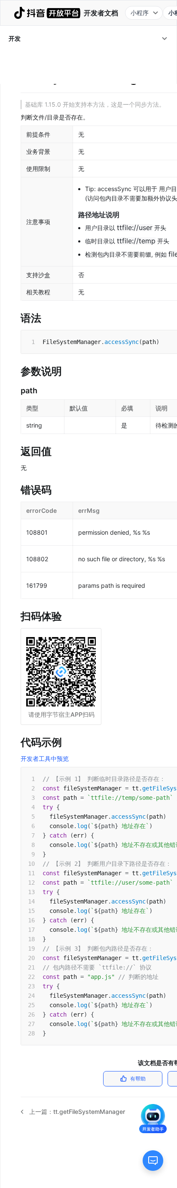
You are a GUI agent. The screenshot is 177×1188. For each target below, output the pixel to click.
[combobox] (144, 13)
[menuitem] (88, 38)
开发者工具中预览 (45, 758)
